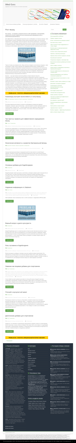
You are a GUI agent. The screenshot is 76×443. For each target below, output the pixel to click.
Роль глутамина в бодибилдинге (16, 245)
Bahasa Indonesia (35, 405)
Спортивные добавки (39, 275)
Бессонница (37, 375)
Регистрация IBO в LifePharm (56, 36)
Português (35, 406)
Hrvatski (43, 403)
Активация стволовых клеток (11, 271)
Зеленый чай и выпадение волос (57, 92)
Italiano (40, 405)
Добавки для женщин (9, 428)
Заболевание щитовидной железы (30, 192)
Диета (12, 228)
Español (33, 403)
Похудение (37, 390)
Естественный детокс (38, 380)
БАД (8, 99)
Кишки (38, 383)
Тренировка (30, 99)
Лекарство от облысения (39, 385)
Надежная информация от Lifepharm (18, 187)
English (29, 403)
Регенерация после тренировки (13, 275)
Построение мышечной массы (16, 126)
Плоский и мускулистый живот (16, 292)
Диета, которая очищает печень (57, 112)
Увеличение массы (29, 126)
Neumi (6, 391)
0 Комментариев (37, 126)
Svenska (30, 408)
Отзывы (29, 356)
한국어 (43, 405)
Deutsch (40, 401)
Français (39, 403)
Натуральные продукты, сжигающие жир (59, 59)
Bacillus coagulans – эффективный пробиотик (60, 109)
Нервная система (31, 386)
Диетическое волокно (31, 380)
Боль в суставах (14, 192)
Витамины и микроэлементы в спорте (35, 271)
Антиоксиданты (9, 192)
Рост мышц (23, 126)
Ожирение (38, 386)
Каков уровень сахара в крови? (57, 105)
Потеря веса (15, 297)
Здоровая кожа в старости (56, 107)
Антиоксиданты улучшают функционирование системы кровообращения (56, 87)
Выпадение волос (31, 378)
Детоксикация (31, 379)
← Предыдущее (8, 340)
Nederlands (30, 406)
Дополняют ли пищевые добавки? (58, 83)
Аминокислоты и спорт (20, 271)
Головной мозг (37, 378)
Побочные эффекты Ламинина (58, 349)
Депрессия (23, 192)
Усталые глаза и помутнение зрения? (58, 51)
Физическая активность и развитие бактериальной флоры (26, 143)
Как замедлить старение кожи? (57, 100)
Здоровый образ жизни (16, 148)
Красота (29, 354)
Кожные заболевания (44, 383)
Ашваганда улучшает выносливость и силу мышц (23, 96)
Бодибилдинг (9, 126)
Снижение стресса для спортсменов (28, 275)
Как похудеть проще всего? (56, 90)
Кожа (40, 383)
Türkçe (33, 408)
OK (72, 441)
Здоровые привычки (32, 352)
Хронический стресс (26, 195)
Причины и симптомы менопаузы (57, 53)
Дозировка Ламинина (54, 24)
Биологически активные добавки (13, 24)
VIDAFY (6, 365)
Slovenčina (43, 406)
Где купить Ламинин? (43, 24)
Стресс (36, 394)
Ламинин (31, 385)
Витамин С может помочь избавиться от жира (60, 81)
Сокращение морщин (31, 394)
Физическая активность (36, 148)
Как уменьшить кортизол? (56, 57)
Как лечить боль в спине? (56, 42)
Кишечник (22, 148)
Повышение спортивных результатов (16, 274)
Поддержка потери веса (35, 389)
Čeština (34, 401)
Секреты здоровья (23, 99)
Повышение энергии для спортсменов (29, 274)
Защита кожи (39, 192)
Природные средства (14, 99)
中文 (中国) (42, 408)
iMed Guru (10, 4)
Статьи (8, 123)
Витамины (19, 192)
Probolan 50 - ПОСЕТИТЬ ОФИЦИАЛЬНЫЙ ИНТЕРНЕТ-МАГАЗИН (27, 93)
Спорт (35, 275)
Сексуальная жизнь (43, 391)
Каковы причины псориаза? (56, 94)
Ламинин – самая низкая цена (58, 381)
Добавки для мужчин (9, 426)
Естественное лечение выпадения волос (61, 361)
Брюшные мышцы (10, 297)
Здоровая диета (9, 148)
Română (39, 406)
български (30, 401)
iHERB (6, 419)
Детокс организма (38, 379)
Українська (37, 408)
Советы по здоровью (32, 365)
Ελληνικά (44, 401)
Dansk (37, 401)
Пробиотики (26, 148)
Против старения (31, 391)
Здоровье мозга (44, 192)
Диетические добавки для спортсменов (19, 316)
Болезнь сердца (31, 377)
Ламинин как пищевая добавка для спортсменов (22, 266)
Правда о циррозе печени (56, 38)
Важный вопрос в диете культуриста (18, 223)
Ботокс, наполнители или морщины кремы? (60, 40)
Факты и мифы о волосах (56, 65)
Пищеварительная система (35, 387)
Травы (39, 394)
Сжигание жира (23, 297)
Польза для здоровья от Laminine (30, 24)
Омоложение (44, 386)
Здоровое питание (11, 145)
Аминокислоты (9, 250)
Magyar (29, 405)
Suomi (36, 403)
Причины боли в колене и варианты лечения (60, 55)
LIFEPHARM (7, 348)
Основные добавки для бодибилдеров (19, 165)
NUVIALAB (7, 406)
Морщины (45, 385)
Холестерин (35, 395)
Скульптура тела (18, 321)
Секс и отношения (31, 362)
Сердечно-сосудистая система (17, 195)
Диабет (43, 379)
